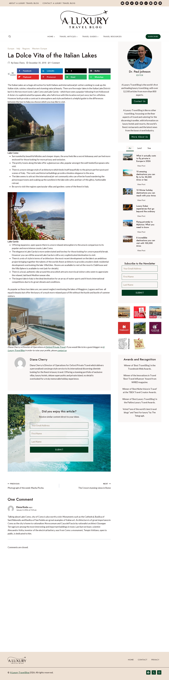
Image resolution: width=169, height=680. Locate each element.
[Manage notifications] (162, 674)
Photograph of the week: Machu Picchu (26, 486)
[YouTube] (155, 3)
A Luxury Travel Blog (19, 672)
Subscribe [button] (153, 36)
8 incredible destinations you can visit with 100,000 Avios (145, 241)
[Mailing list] (122, 3)
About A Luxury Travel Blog (24, 3)
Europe (11, 48)
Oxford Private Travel (55, 347)
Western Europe (39, 48)
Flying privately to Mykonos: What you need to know (145, 225)
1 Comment (55, 62)
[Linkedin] (136, 3)
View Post (141, 166)
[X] (154, 672)
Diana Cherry (19, 62)
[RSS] (160, 3)
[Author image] (9, 63)
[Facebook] (127, 3)
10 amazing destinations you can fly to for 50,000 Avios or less (145, 175)
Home (131, 659)
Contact (142, 659)
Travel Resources (112, 36)
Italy (18, 48)
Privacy (155, 659)
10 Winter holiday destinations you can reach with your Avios (146, 193)
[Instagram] (150, 3)
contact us (61, 350)
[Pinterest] (141, 3)
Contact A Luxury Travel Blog (59, 3)
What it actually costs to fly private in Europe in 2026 (146, 158)
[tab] (130, 148)
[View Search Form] (9, 36)
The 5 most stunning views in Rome (94, 486)
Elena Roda (22, 507)
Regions (26, 48)
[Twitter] (131, 3)
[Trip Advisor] (146, 3)
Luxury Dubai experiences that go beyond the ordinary (145, 209)
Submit (59, 449)
